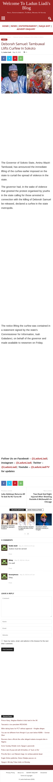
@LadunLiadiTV (40, 467)
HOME (5, 26)
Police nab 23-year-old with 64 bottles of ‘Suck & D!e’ (20, 750)
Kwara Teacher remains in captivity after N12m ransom (26, 528)
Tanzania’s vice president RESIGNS (14, 724)
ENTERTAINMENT (28, 26)
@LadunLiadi (39, 458)
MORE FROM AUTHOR (34, 510)
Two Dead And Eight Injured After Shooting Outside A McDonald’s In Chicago (40, 498)
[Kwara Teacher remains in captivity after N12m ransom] (26, 519)
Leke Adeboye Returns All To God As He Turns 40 (13, 495)
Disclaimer (43, 773)
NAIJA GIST (44, 26)
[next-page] (28, 533)
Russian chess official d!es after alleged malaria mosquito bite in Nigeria (24, 740)
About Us (21, 773)
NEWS (14, 26)
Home (3, 37)
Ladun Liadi (7, 52)
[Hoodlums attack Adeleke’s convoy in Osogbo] (44, 519)
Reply (10, 554)
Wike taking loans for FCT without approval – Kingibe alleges (23, 728)
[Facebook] (3, 58)
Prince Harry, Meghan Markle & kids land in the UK (19, 720)
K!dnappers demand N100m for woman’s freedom (7, 527)
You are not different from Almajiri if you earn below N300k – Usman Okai (25, 734)
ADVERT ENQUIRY (26, 29)
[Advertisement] (26, 111)
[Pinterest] (15, 58)
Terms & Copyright (26, 775)
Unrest (9, 37)
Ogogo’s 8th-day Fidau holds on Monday (15, 762)
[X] (9, 58)
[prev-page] (25, 533)
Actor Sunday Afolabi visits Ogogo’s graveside (17, 746)
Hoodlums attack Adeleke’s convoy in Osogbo (42, 528)
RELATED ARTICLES (17, 510)
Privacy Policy (10, 773)
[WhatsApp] (20, 58)
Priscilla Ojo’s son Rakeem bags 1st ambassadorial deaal (21, 754)
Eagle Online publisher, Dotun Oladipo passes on (18, 758)
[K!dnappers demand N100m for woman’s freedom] (9, 519)
